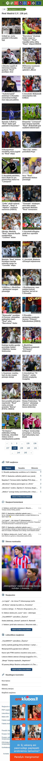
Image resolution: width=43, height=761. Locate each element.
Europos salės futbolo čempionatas (9, 738)
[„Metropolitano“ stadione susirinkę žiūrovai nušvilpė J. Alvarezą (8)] (21, 568)
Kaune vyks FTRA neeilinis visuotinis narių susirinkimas (21, 653)
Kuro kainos (6, 681)
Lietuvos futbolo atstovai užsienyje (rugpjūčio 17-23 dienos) (22, 657)
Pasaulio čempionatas (9, 730)
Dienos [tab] (8, 468)
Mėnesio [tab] (34, 468)
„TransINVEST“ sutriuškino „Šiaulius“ (15, 617)
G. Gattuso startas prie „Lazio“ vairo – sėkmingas (19, 534)
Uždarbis (5, 685)
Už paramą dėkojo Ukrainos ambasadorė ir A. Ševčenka (21, 664)
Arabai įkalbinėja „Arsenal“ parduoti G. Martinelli (18, 620)
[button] (3, 3)
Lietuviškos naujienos (9, 713)
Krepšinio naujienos (9, 692)
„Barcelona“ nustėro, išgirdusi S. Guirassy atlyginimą (20, 488)
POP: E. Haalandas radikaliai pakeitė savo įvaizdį (18, 476)
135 (27, 443)
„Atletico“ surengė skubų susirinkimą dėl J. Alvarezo (20, 492)
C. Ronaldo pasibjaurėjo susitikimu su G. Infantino (19, 472)
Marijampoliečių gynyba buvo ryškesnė (15, 649)
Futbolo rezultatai (7, 723)
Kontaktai (6, 754)
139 (21, 448)
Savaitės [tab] (21, 468)
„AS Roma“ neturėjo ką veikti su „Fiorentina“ (17, 605)
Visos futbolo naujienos (21, 497)
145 (25, 453)
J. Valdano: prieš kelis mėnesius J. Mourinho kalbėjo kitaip (22, 508)
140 (28, 448)
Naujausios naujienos (8, 706)
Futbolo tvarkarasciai (8, 720)
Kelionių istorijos (8, 689)
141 (35, 448)
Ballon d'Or (5, 717)
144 (18, 453)
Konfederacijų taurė (8, 747)
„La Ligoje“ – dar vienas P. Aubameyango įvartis (18, 520)
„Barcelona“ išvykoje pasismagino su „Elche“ (17, 484)
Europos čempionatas (9, 734)
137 (7, 448)
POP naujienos (6, 710)
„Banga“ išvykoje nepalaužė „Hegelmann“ (16, 660)
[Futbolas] (4, 9)
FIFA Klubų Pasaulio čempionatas (8, 743)
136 (34, 443)
